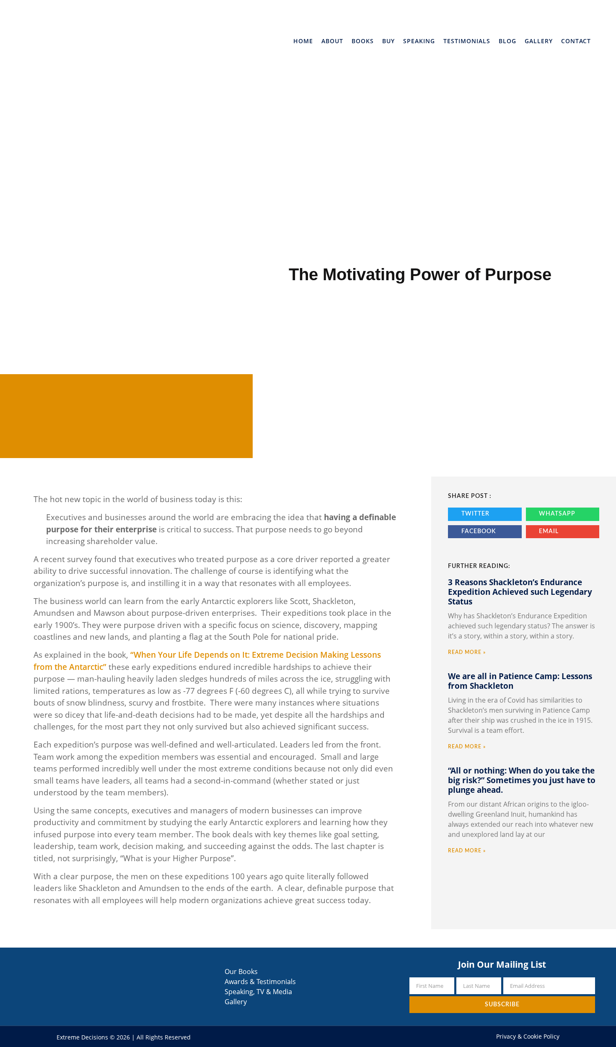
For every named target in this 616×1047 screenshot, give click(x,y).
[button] (485, 514)
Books (363, 41)
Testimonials (466, 41)
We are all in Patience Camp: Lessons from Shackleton (520, 681)
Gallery (539, 41)
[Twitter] (308, 1036)
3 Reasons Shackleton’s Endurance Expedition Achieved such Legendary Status (520, 592)
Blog (507, 41)
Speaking (419, 41)
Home (303, 41)
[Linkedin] (318, 1036)
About (332, 41)
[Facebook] (297, 1036)
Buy (388, 41)
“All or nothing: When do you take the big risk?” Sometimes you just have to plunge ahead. (521, 780)
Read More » (467, 652)
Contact (576, 41)
